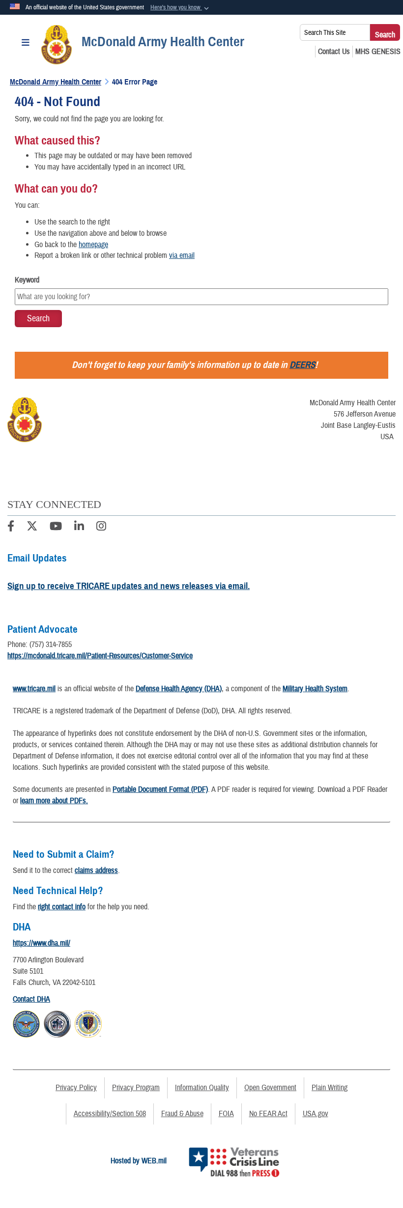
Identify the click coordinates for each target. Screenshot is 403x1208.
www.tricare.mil (34, 689)
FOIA (226, 1114)
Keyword (27, 280)
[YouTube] (56, 528)
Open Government (270, 1088)
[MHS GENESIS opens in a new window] (378, 51)
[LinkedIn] (79, 528)
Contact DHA (31, 999)
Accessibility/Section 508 (110, 1114)
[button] (180, 8)
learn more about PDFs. (54, 801)
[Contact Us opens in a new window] (334, 51)
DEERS (302, 364)
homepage (93, 245)
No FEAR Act (268, 1114)
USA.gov (315, 1114)
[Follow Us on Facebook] (10, 528)
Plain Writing (329, 1088)
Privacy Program (136, 1088)
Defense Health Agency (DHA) (179, 689)
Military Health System (315, 689)
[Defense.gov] (26, 1022)
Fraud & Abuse (182, 1114)
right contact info (62, 907)
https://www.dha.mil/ (41, 943)
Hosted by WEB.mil (139, 1161)
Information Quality (202, 1088)
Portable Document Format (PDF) (160, 789)
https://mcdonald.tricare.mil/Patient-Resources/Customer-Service (100, 656)
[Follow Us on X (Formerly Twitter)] (32, 528)
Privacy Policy (76, 1088)
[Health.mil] (57, 1022)
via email (182, 255)
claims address (96, 870)
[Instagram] (101, 528)
